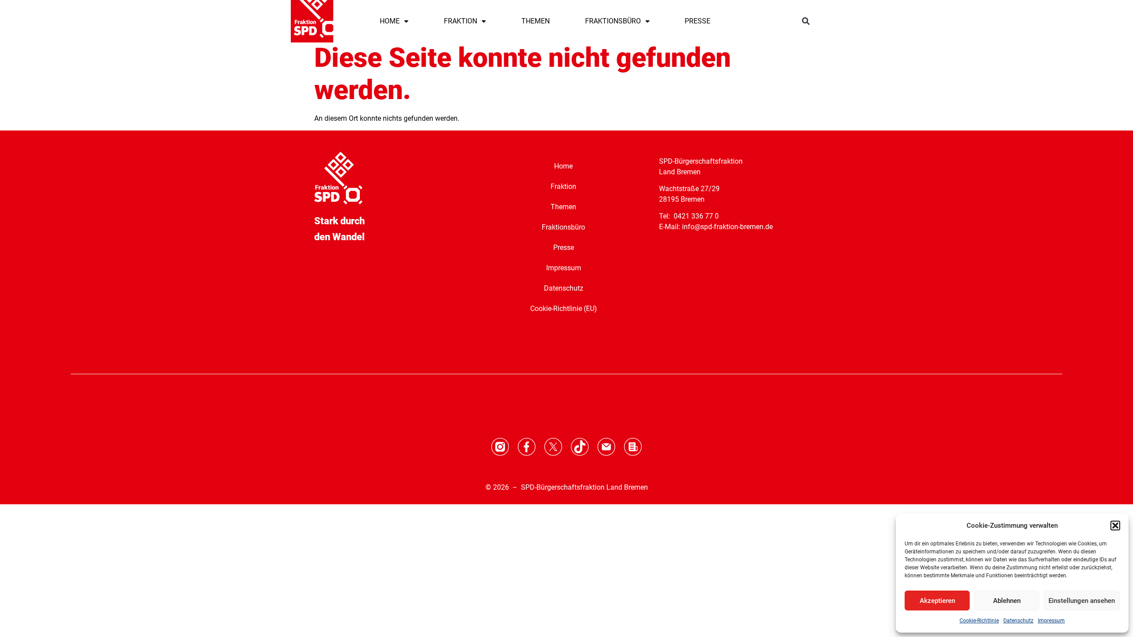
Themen (563, 207)
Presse (563, 247)
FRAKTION (460, 21)
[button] (1115, 525)
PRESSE (697, 21)
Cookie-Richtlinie (979, 621)
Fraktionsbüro (563, 227)
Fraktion (563, 186)
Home (563, 166)
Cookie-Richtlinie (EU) (563, 308)
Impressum (1051, 621)
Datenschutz (1018, 621)
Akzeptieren (937, 601)
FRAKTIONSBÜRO (613, 21)
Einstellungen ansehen (1081, 601)
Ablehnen (1007, 601)
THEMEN (535, 21)
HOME (390, 21)
